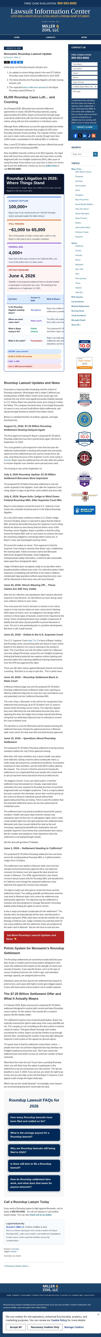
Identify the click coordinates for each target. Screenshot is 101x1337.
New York (79, 269)
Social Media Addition (84, 204)
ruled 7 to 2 (32, 640)
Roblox (78, 223)
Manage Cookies (74, 1327)
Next (26, 1266)
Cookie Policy (59, 1320)
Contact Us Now (84, 127)
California (79, 246)
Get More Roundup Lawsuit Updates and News (31, 937)
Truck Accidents (78, 315)
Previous (9, 1266)
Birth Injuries (77, 297)
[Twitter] (80, 136)
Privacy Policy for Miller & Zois (46, 1295)
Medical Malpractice (80, 306)
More (84, 37)
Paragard (79, 195)
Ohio (77, 274)
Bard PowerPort (82, 200)
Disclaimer (26, 1295)
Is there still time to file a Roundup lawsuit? (30, 1165)
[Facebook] (75, 136)
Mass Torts (76, 169)
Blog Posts (89, 1295)
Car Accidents (77, 302)
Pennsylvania (80, 278)
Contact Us (66, 1295)
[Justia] (89, 136)
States (74, 243)
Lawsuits (50, 37)
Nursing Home (77, 311)
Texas (77, 283)
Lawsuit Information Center (50, 13)
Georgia (78, 255)
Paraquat (79, 176)
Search (95, 154)
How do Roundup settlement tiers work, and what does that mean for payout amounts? (31, 1183)
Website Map (78, 1295)
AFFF (77, 190)
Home (17, 37)
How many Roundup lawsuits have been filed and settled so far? (31, 1119)
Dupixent (79, 237)
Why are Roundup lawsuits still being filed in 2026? (32, 1150)
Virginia (78, 288)
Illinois (77, 260)
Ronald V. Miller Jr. (15, 1227)
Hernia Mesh (80, 186)
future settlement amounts (34, 87)
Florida (78, 251)
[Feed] (93, 136)
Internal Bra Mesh (82, 227)
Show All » (76, 325)
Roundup (15, 1249)
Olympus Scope (82, 232)
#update (14, 1252)
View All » (79, 292)
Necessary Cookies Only (45, 1327)
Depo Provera (81, 218)
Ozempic (79, 181)
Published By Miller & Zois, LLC (50, 26)
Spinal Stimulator (82, 213)
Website (16, 1295)
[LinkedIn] (84, 136)
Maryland (79, 264)
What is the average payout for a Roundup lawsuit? (29, 1134)
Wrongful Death (78, 320)
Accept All (16, 1327)
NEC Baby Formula (83, 172)
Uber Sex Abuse (82, 209)
